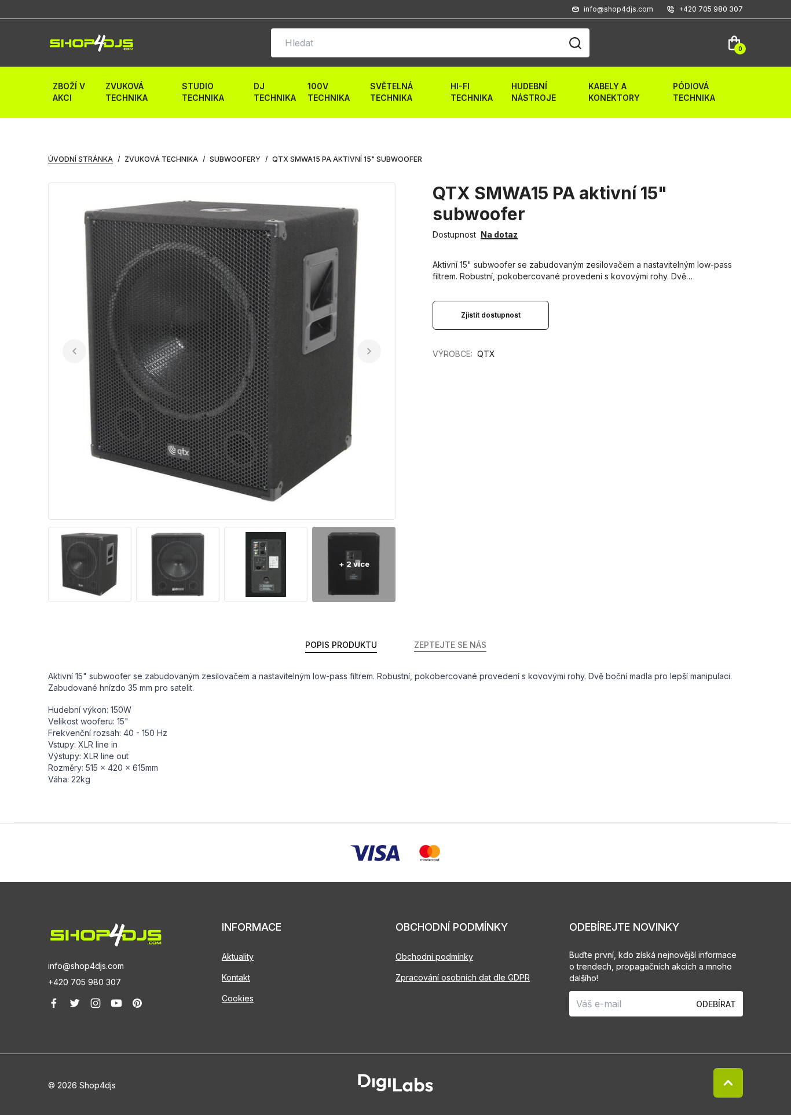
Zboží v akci (69, 92)
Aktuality (238, 956)
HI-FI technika (472, 92)
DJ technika (275, 92)
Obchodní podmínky (434, 956)
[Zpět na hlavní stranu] (135, 935)
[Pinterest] (137, 1003)
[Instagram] (95, 1003)
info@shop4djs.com (86, 966)
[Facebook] (54, 1003)
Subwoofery (235, 159)
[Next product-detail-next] (369, 351)
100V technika (328, 92)
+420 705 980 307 (84, 982)
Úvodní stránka (80, 159)
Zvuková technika (126, 92)
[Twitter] (74, 1003)
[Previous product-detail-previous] (74, 351)
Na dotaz (499, 234)
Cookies (238, 998)
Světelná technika (391, 92)
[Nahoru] (728, 1083)
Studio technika (203, 92)
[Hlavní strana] (91, 43)
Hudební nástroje (533, 92)
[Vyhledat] (575, 42)
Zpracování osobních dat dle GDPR (462, 977)
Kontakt (236, 977)
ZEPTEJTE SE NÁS (450, 645)
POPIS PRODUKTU (341, 645)
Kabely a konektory (614, 92)
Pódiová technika (694, 92)
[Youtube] (116, 1003)
